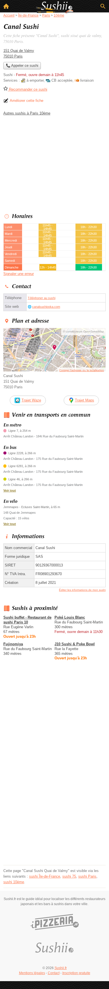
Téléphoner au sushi (41, 298)
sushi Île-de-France (44, 876)
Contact (54, 973)
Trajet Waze (31, 400)
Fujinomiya (13, 644)
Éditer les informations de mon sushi (82, 589)
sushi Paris (87, 876)
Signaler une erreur (18, 274)
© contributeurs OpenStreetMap (83, 331)
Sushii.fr (60, 968)
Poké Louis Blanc (69, 617)
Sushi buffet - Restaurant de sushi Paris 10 (27, 619)
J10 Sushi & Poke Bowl (74, 644)
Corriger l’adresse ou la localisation (81, 370)
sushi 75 (69, 876)
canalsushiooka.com (46, 306)
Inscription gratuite (76, 973)
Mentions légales (32, 973)
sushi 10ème (13, 882)
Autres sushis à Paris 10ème (26, 113)
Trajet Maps (84, 400)
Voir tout (9, 490)
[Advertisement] (54, 808)
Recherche (103, 6)
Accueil (6, 6)
